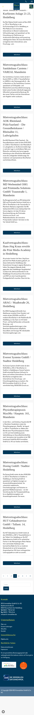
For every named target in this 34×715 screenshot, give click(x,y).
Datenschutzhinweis (7, 647)
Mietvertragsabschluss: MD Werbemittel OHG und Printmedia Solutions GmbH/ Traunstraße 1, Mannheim (16, 188)
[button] (3, 711)
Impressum (4, 649)
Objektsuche (4, 639)
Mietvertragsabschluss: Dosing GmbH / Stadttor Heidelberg (16, 466)
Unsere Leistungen (6, 626)
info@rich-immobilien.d (8, 660)
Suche (6, 588)
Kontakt (3, 631)
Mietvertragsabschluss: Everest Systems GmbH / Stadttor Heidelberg (16, 357)
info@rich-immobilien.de (9, 614)
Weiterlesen (17, 54)
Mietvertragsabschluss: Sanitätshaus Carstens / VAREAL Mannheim (15, 68)
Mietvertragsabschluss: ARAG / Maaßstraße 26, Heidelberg (16, 302)
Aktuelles (4, 629)
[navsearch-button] (31, 6)
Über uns (3, 624)
